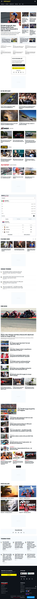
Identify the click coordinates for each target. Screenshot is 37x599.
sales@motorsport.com (23, 589)
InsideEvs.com (3, 585)
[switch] (34, 215)
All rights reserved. (23, 597)
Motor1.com (3, 586)
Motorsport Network (16, 597)
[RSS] (23, 72)
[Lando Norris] (4, 227)
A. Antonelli (8, 229)
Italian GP (6, 200)
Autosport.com (3, 589)
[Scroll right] (35, 239)
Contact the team (23, 587)
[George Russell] (4, 232)
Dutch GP (7, 221)
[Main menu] (2, 1)
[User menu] (35, 1)
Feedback (21, 584)
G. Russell (7, 231)
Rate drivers (10, 234)
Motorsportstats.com (4, 591)
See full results (27, 234)
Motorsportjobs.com (4, 588)
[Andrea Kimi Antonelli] (4, 229)
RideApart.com (3, 592)
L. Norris (7, 227)
